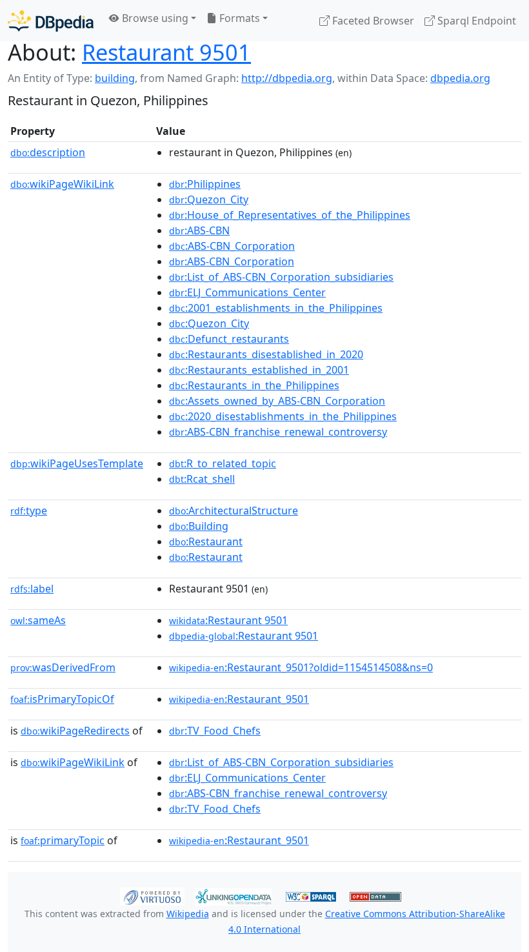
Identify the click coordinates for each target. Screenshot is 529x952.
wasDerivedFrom (62, 667)
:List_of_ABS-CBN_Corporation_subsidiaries (281, 277)
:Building (198, 526)
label (32, 589)
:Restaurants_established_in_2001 (259, 370)
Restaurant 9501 (166, 52)
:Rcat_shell (202, 479)
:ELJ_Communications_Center (247, 292)
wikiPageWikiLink (62, 184)
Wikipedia (187, 913)
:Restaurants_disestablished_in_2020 (266, 354)
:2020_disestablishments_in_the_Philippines (283, 416)
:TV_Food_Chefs (215, 731)
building (115, 78)
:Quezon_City (208, 199)
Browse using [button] (153, 18)
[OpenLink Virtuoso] (152, 895)
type (28, 510)
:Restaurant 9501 (228, 620)
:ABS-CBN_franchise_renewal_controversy (278, 432)
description (47, 152)
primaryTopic (63, 840)
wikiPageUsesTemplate (76, 463)
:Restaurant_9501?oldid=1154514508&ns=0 (301, 667)
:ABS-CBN (199, 230)
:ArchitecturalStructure (233, 510)
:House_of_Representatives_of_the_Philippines (289, 215)
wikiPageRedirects (75, 731)
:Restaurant (206, 541)
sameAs (38, 620)
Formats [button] (238, 18)
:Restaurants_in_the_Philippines (254, 385)
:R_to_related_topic (222, 463)
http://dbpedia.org (286, 78)
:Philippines (205, 184)
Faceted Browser (372, 21)
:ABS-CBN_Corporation (232, 246)
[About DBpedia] (51, 20)
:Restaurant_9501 (239, 699)
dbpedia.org (460, 78)
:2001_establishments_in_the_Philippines (276, 308)
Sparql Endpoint (475, 21)
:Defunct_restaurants (229, 339)
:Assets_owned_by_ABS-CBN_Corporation (277, 401)
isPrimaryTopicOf (62, 699)
